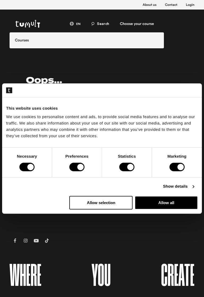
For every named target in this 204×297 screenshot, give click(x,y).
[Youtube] (36, 240)
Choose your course (137, 24)
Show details (175, 186)
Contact (171, 5)
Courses (22, 40)
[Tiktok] (46, 240)
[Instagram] (25, 240)
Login (190, 5)
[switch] (76, 167)
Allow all (166, 202)
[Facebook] (15, 240)
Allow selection (101, 202)
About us (149, 5)
